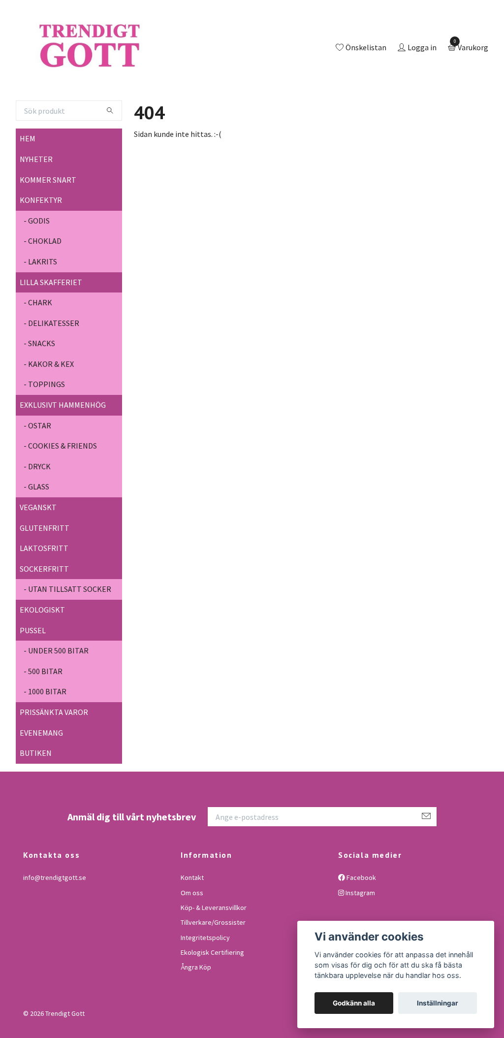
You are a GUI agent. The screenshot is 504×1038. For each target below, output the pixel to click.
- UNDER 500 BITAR (56, 691)
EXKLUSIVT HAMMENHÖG (63, 445)
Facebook (360, 917)
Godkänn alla (354, 1003)
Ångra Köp (196, 1008)
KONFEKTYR (41, 240)
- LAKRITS (40, 302)
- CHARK (38, 343)
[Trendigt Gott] (131, 68)
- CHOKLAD (43, 282)
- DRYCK (37, 507)
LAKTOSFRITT (44, 588)
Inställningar (437, 1003)
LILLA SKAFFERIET (51, 322)
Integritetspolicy (205, 977)
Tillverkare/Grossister (213, 963)
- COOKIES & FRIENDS (60, 486)
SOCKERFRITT (44, 609)
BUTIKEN (36, 793)
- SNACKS (39, 384)
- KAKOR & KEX (49, 404)
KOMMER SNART (48, 220)
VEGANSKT (38, 547)
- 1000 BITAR (45, 732)
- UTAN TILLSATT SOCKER (67, 630)
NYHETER (36, 199)
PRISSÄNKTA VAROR (54, 752)
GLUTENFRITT (44, 568)
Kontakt (192, 917)
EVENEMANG (41, 773)
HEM (27, 179)
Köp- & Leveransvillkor (214, 947)
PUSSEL (33, 671)
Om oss (192, 933)
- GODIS (37, 261)
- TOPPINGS (44, 425)
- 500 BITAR (43, 711)
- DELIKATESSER (51, 363)
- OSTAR (37, 466)
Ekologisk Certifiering (212, 992)
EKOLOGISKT (42, 650)
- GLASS (36, 527)
